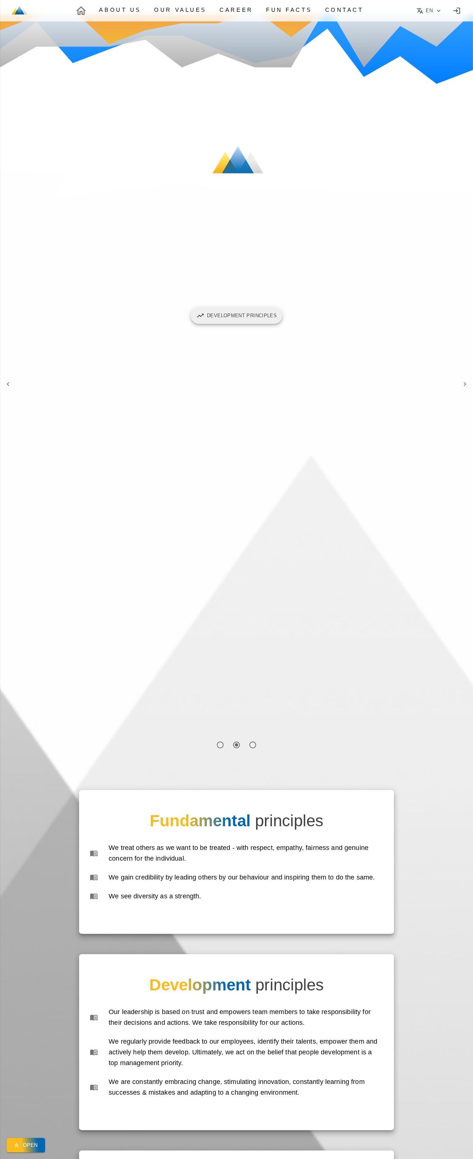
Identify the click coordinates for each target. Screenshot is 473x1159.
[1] (220, 745)
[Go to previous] (8, 384)
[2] (236, 745)
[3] (253, 745)
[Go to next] (465, 384)
